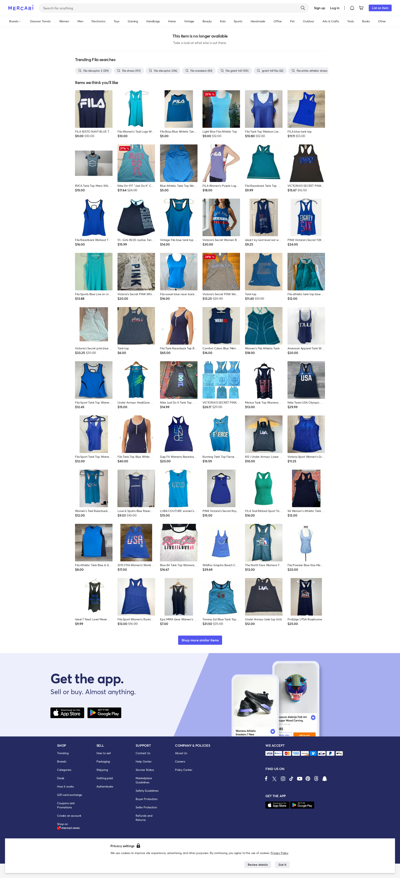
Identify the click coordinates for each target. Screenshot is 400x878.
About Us (181, 753)
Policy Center (183, 770)
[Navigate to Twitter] (274, 778)
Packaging (103, 761)
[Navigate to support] (269, 753)
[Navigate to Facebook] (266, 778)
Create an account (69, 816)
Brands (61, 761)
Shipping (102, 770)
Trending (63, 753)
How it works (65, 786)
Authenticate (104, 786)
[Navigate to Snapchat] (324, 778)
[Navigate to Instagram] (283, 778)
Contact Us (143, 753)
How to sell (103, 753)
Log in (334, 8)
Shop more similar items (200, 640)
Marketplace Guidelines (144, 780)
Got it (282, 865)
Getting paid (104, 778)
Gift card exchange (69, 795)
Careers (180, 761)
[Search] (303, 8)
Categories (64, 770)
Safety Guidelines (147, 791)
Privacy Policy (279, 853)
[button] (352, 8)
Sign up (319, 8)
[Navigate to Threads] (316, 778)
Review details (258, 865)
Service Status (145, 770)
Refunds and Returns (144, 818)
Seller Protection (146, 807)
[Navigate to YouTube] (299, 778)
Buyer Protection (146, 799)
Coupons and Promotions (66, 805)
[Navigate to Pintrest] (308, 778)
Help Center (143, 761)
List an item (380, 8)
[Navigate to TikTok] (291, 778)
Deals (60, 778)
